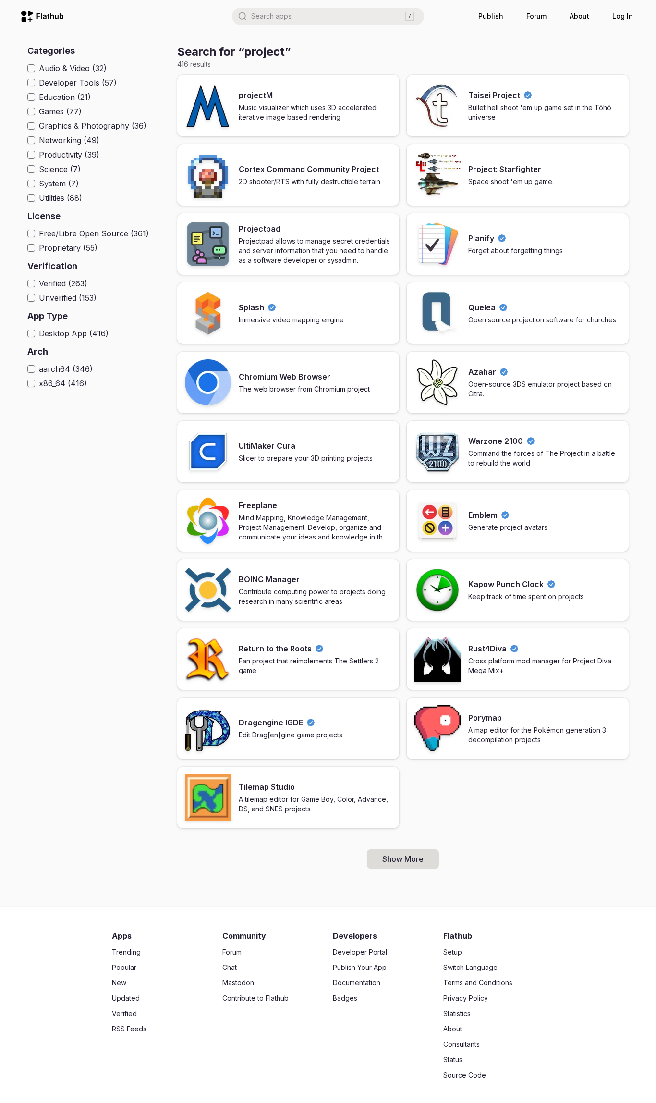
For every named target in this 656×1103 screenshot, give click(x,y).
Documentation (356, 983)
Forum (536, 16)
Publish (490, 16)
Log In (622, 16)
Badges (345, 998)
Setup (452, 952)
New (119, 983)
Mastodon (238, 983)
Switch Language (470, 967)
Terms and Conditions (477, 983)
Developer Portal (360, 952)
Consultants (461, 1044)
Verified (124, 1013)
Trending (126, 952)
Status (452, 1059)
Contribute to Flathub (255, 998)
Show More (403, 859)
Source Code (464, 1075)
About (579, 16)
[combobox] (328, 16)
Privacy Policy (465, 998)
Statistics (457, 1013)
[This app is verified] (528, 95)
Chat (229, 967)
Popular (124, 967)
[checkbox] (31, 68)
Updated (126, 998)
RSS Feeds (129, 1029)
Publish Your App (360, 967)
